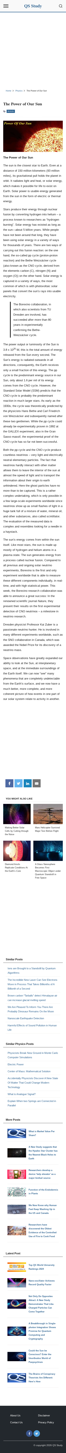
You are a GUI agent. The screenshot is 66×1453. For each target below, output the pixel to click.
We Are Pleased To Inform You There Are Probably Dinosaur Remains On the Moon (31, 1009)
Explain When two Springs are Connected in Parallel (32, 1103)
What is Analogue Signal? (22, 1094)
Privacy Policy (46, 1422)
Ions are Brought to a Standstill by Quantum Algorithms (32, 970)
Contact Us (16, 1422)
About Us (15, 1415)
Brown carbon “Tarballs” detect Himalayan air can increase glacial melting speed (32, 997)
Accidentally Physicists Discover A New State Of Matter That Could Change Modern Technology (33, 1083)
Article (11, 111)
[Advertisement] (33, 50)
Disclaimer (44, 1415)
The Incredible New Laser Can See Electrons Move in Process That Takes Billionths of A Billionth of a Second (32, 984)
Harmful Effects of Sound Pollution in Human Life (32, 1027)
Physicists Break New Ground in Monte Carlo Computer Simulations (33, 1055)
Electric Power (16, 1064)
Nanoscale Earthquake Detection (26, 1018)
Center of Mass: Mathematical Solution (29, 1071)
